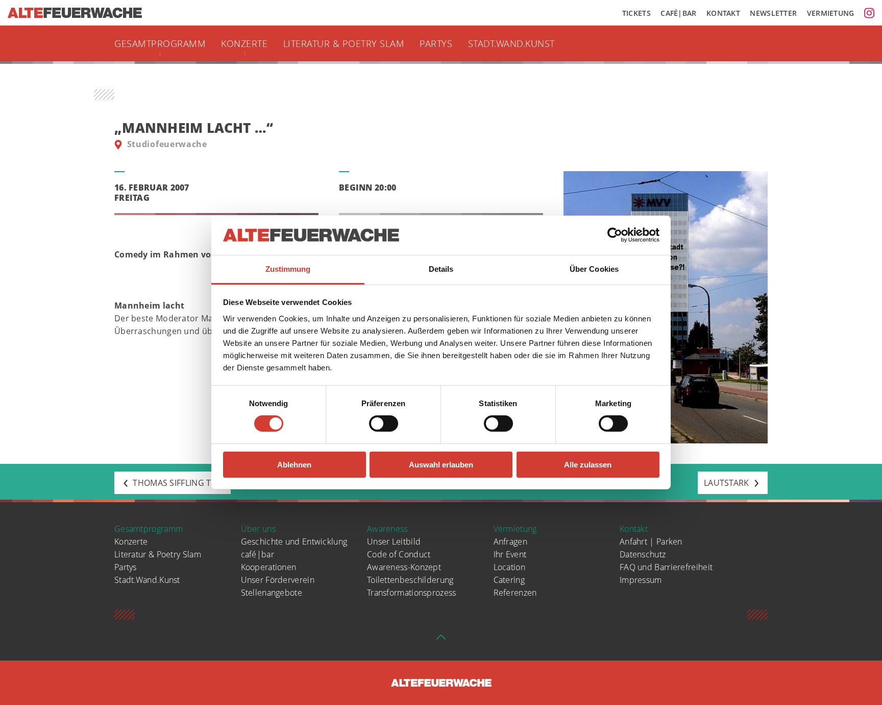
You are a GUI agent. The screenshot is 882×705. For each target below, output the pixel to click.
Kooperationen (269, 567)
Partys (436, 43)
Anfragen (510, 541)
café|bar (257, 554)
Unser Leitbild (394, 541)
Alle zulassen (587, 464)
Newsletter (773, 13)
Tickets (636, 13)
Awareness (387, 528)
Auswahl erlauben (441, 464)
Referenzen (515, 592)
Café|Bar (678, 13)
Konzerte (244, 43)
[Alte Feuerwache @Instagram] (869, 12)
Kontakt (723, 13)
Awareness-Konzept (404, 567)
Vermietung (830, 13)
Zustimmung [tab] (288, 269)
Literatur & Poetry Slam (344, 43)
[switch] (383, 423)
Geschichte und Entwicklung (294, 541)
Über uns (258, 528)
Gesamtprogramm (160, 43)
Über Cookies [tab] (594, 269)
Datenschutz (643, 554)
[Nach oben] (441, 640)
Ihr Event (510, 554)
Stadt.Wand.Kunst (511, 43)
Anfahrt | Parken (651, 541)
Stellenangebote (272, 592)
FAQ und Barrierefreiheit (666, 567)
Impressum (641, 579)
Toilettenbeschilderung (410, 579)
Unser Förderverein (277, 579)
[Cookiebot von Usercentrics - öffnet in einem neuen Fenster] (614, 235)
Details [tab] (441, 269)
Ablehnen (294, 464)
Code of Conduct (399, 554)
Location (509, 567)
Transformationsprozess (411, 592)
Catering (509, 579)
